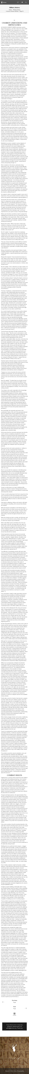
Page (14, 1001)
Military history (16, 9)
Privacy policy (20, 1071)
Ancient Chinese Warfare (12, 11)
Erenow (7, 1071)
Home (10, 9)
